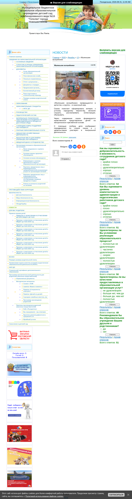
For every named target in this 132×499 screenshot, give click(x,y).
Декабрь (71, 57)
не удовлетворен (112, 290)
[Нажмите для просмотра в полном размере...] (75, 99)
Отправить (65, 159)
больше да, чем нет (113, 296)
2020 (64, 57)
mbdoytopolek (72, 137)
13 (78, 57)
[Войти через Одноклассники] (83, 147)
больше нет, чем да (113, 293)
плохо (106, 164)
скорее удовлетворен (107, 256)
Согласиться (116, 495)
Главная (23, 2)
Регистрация (33, 2)
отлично (107, 173)
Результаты (106, 178)
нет (104, 331)
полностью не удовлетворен (109, 245)
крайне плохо (110, 162)
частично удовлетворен (107, 251)
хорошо (107, 170)
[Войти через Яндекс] (79, 147)
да (104, 329)
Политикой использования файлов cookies (44, 496)
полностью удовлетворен (107, 262)
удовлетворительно (113, 167)
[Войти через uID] (70, 147)
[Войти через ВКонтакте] (75, 147)
